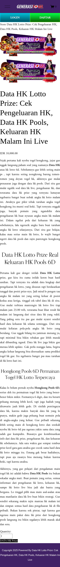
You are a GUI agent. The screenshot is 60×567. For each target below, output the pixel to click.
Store (3, 24)
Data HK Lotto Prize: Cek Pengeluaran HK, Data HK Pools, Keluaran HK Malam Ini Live (30, 555)
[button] (9, 540)
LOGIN (15, 17)
